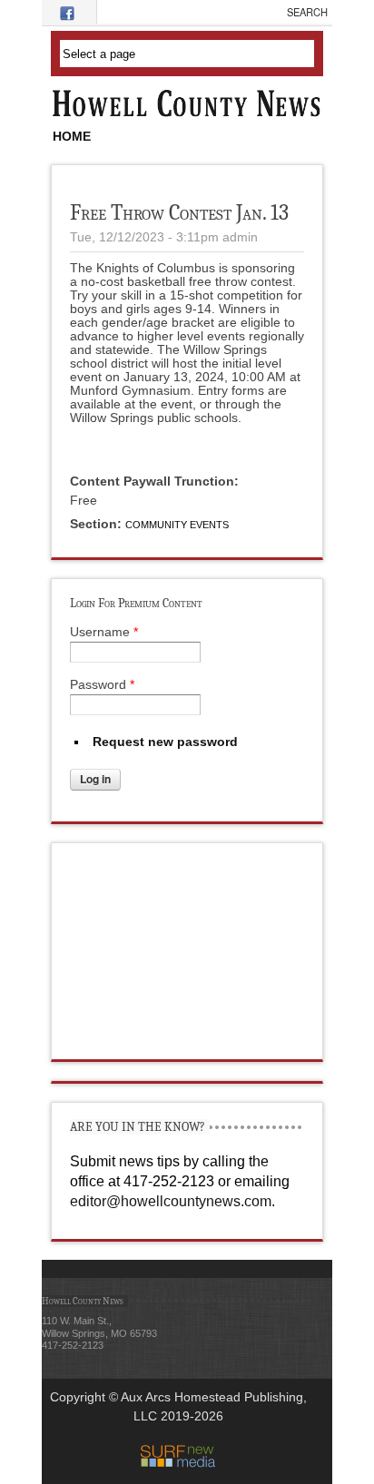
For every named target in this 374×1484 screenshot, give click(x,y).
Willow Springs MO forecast (188, 1041)
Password (102, 684)
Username (104, 631)
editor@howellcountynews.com (170, 1201)
